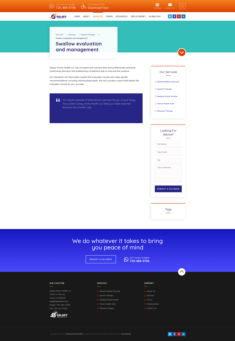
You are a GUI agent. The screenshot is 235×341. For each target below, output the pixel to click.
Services (98, 16)
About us (151, 291)
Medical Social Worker (167, 96)
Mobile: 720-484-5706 (60, 305)
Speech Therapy (164, 89)
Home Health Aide (165, 103)
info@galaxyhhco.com (59, 301)
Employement (138, 16)
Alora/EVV (155, 16)
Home (77, 16)
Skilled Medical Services (168, 81)
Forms (109, 16)
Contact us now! (68, 115)
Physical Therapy (165, 111)
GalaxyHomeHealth (74, 334)
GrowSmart (126, 334)
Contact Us (170, 8)
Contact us (151, 308)
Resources (122, 16)
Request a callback (101, 259)
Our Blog (157, 8)
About (86, 16)
